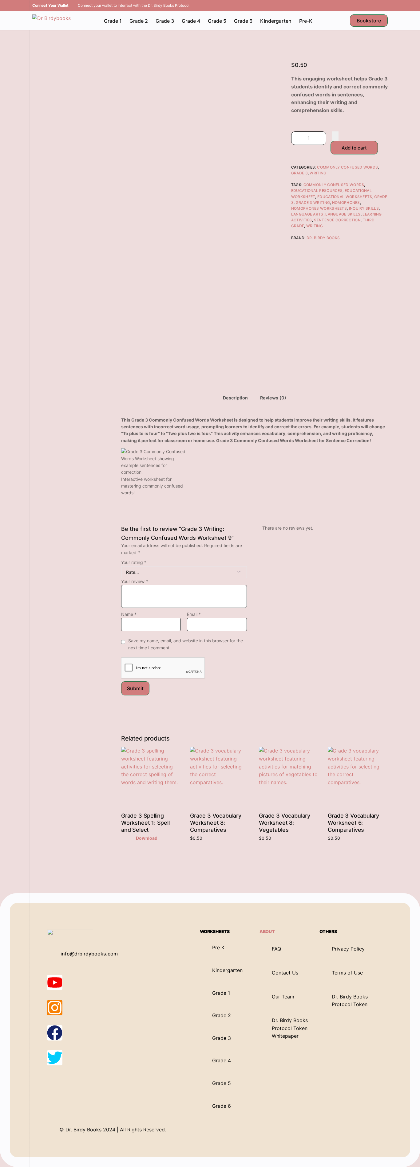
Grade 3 (299, 173)
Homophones (346, 202)
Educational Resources (317, 190)
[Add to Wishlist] (335, 136)
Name (129, 614)
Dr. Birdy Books (323, 237)
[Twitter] (54, 1057)
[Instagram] (54, 1007)
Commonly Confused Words (347, 167)
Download (146, 838)
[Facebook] (54, 1033)
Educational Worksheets (344, 196)
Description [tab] (235, 397)
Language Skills (343, 214)
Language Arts (307, 214)
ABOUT (267, 931)
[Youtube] (54, 982)
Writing (318, 173)
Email (194, 614)
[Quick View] (132, 838)
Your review (134, 581)
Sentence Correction (337, 220)
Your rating (133, 562)
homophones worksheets (319, 208)
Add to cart (354, 148)
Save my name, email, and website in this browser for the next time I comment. (185, 644)
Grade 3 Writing (313, 202)
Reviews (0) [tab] (273, 397)
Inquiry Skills (364, 208)
